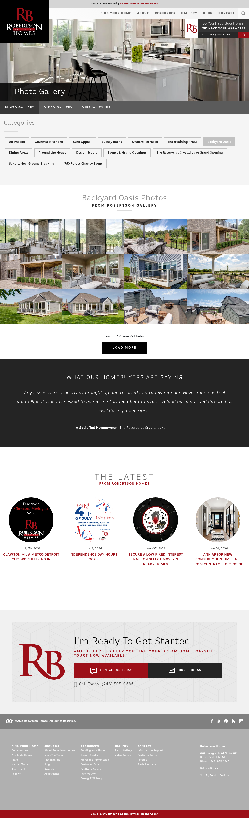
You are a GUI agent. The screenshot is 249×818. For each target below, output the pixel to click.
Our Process (190, 670)
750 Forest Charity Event (83, 163)
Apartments (19, 769)
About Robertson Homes (59, 750)
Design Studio (86, 152)
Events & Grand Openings (127, 152)
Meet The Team (53, 755)
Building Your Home (93, 750)
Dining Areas (18, 152)
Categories (19, 123)
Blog (208, 13)
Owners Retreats (145, 142)
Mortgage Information (95, 760)
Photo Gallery (19, 107)
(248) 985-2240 (219, 761)
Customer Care (90, 764)
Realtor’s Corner (91, 769)
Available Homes (22, 755)
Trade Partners (147, 764)
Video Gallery (58, 107)
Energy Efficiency (92, 778)
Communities (20, 750)
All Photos (17, 142)
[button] (243, 18)
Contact (226, 13)
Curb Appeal (82, 142)
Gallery (189, 13)
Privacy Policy (209, 768)
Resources (165, 13)
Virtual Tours (96, 107)
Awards (49, 769)
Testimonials (52, 760)
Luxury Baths (112, 142)
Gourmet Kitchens (49, 142)
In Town (16, 774)
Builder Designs (219, 775)
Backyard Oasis (219, 142)
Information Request (150, 750)
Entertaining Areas (182, 142)
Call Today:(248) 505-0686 (106, 684)
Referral (143, 760)
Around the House (52, 152)
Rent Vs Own (88, 774)
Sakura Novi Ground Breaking (31, 163)
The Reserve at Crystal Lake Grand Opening (190, 152)
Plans (15, 760)
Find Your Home (115, 13)
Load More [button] (125, 347)
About (143, 13)
